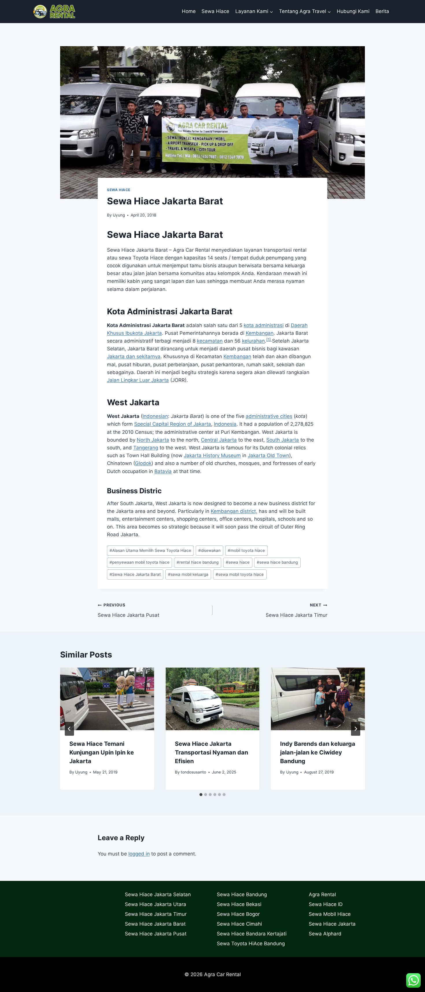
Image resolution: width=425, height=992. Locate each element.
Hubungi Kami (353, 11)
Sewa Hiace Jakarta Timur (296, 610)
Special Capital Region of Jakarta (172, 424)
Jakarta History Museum (212, 455)
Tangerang (145, 448)
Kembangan (260, 333)
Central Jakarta (219, 440)
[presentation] (107, 699)
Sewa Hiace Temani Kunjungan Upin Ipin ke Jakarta (101, 752)
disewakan (209, 550)
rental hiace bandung (198, 562)
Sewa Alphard (325, 934)
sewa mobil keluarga (188, 574)
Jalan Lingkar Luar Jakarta (138, 380)
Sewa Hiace (215, 11)
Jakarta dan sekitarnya (133, 356)
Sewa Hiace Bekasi (239, 904)
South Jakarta (282, 440)
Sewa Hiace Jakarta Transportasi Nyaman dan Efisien (211, 752)
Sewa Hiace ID (326, 904)
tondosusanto (193, 772)
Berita (382, 11)
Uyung (119, 215)
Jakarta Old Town (268, 455)
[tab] (200, 794)
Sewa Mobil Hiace (330, 914)
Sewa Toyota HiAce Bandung (251, 943)
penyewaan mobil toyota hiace (139, 562)
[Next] (355, 729)
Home (189, 11)
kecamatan (210, 341)
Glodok (143, 463)
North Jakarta (153, 440)
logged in (139, 854)
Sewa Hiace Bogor (238, 914)
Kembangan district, (234, 511)
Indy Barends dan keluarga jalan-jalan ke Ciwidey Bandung (317, 752)
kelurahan (253, 341)
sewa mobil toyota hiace (240, 574)
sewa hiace (238, 562)
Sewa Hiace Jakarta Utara (155, 904)
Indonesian (155, 416)
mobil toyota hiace (246, 550)
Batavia (163, 471)
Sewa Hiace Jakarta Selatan (158, 894)
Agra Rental (322, 894)
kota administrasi (264, 325)
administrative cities (269, 416)
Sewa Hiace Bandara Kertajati (252, 934)
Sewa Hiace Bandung (242, 894)
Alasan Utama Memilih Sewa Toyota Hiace (150, 550)
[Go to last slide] (69, 729)
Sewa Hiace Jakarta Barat (135, 574)
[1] (269, 339)
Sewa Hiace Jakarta (332, 924)
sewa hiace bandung (277, 562)
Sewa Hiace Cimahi (239, 924)
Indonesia (225, 424)
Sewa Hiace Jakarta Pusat (128, 610)
